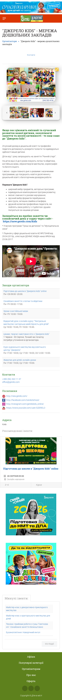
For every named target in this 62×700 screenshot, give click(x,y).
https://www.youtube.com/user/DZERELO (25, 408)
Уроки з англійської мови (15, 311)
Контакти (31, 55)
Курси (39, 485)
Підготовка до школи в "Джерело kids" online (24, 291)
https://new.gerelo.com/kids (19, 221)
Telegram (37, 688)
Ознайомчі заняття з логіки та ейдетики (22, 301)
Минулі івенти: (16, 598)
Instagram (31, 688)
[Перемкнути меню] (4, 18)
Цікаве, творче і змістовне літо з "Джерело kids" (26, 334)
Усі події (49, 644)
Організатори (9, 41)
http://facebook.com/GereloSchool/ (22, 400)
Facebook (25, 688)
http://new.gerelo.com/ (16, 396)
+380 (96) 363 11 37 (11, 379)
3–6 (7, 485)
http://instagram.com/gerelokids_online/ (25, 404)
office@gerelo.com (11, 382)
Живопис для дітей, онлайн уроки (19, 360)
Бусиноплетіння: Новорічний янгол (23, 632)
